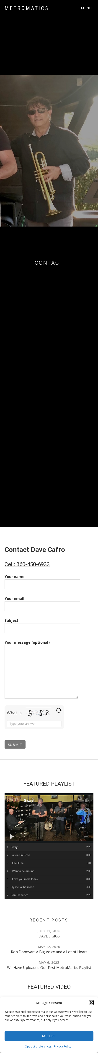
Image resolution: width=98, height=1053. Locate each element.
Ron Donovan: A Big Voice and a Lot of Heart (49, 951)
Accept (49, 1036)
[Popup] (86, 800)
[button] (91, 1002)
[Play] (12, 836)
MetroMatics (27, 8)
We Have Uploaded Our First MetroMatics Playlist (49, 967)
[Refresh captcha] (59, 710)
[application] (49, 818)
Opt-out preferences (38, 1046)
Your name (14, 576)
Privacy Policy (62, 1046)
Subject (11, 620)
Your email (14, 598)
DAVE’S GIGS (49, 936)
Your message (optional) (27, 642)
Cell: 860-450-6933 (27, 564)
